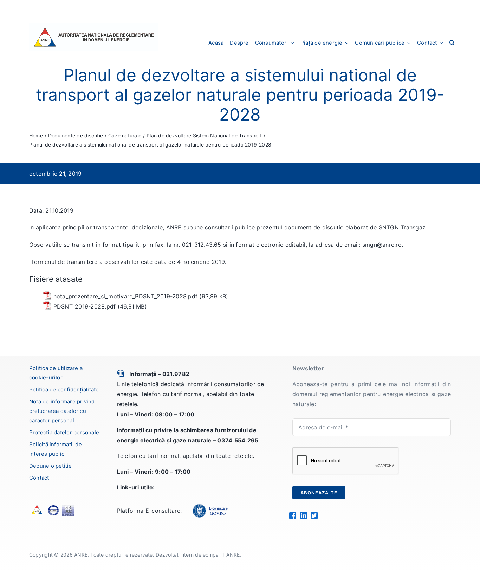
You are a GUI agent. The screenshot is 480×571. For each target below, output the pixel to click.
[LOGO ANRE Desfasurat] (93, 25)
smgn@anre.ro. (382, 244)
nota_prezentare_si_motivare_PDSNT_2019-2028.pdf (125, 296)
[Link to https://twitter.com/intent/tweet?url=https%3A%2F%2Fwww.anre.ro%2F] (314, 515)
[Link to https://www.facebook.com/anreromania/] (292, 515)
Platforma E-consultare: (149, 510)
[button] (452, 42)
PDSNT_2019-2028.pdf (84, 306)
